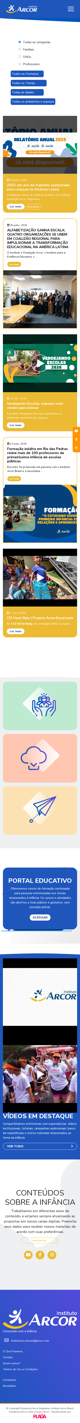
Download (33, 206)
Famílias (28, 49)
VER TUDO (15, 1146)
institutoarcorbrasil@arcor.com (30, 1341)
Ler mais (16, 206)
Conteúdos (9, 1380)
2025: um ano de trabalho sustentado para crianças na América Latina (38, 187)
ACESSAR (40, 917)
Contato (8, 1357)
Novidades (9, 1386)
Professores (31, 64)
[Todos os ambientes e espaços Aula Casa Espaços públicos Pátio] (33, 101)
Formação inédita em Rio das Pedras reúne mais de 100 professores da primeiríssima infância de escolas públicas (37, 455)
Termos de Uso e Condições (20, 1369)
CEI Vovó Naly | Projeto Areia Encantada (40, 618)
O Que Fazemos (13, 1351)
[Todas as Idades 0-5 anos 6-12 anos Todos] (27, 92)
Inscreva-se (39, 1240)
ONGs (27, 57)
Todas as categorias (36, 42)
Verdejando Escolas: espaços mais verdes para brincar (35, 405)
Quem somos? (11, 1363)
